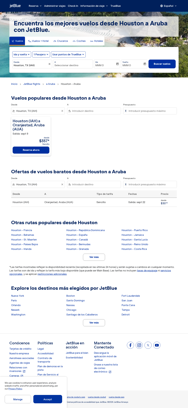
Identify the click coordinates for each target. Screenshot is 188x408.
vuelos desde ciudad (97, 397)
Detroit (126, 314)
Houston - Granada (77, 248)
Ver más (94, 257)
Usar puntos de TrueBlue (66, 54)
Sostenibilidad (74, 357)
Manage (17, 399)
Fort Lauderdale (131, 295)
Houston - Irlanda (21, 248)
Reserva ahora (31, 149)
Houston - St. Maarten (24, 239)
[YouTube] (156, 345)
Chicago (71, 309)
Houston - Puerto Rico (135, 230)
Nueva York (17, 295)
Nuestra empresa (19, 353)
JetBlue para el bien (77, 352)
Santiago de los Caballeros (82, 314)
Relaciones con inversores (18, 369)
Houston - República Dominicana (85, 230)
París (14, 300)
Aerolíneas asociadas (21, 358)
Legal (41, 348)
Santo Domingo (75, 300)
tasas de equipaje (147, 270)
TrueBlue (115, 5)
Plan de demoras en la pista (50, 368)
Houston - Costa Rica (134, 248)
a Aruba (50, 83)
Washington (18, 314)
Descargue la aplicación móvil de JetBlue (105, 356)
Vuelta (125, 62)
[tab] (17, 41)
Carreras (16, 375)
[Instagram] (139, 345)
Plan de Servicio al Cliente (48, 376)
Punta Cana (128, 305)
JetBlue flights (31, 83)
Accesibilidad (45, 353)
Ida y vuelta (20, 54)
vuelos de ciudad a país (75, 397)
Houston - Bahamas (22, 234)
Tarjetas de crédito (20, 348)
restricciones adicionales (52, 274)
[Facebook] (130, 345)
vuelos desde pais (116, 397)
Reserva (35, 5)
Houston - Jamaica (133, 234)
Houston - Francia (21, 230)
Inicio (14, 83)
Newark (15, 309)
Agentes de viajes (19, 362)
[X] (148, 345)
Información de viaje (94, 5)
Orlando (16, 305)
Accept (47, 399)
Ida (96, 62)
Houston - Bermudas (78, 244)
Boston (70, 295)
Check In (73, 5)
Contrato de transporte (45, 360)
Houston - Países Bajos (24, 244)
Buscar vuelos (162, 63)
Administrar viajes (55, 5)
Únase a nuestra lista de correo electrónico (106, 368)
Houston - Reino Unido (135, 244)
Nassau (70, 305)
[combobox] (31, 65)
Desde (16, 62)
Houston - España (76, 234)
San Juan (127, 300)
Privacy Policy (15, 388)
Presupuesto (129, 104)
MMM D (99, 65)
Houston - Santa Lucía (135, 239)
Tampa (126, 309)
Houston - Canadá (77, 239)
